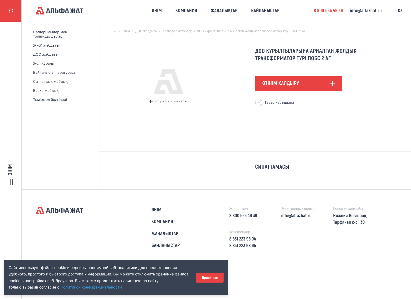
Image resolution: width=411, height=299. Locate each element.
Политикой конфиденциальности (91, 287)
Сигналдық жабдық (50, 81)
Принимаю (210, 277)
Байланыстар (265, 11)
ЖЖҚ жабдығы (46, 45)
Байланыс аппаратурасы (54, 72)
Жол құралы (43, 63)
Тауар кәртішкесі (279, 102)
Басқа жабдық (46, 90)
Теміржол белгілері (50, 99)
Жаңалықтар (224, 11)
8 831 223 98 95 (242, 246)
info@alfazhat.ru (366, 11)
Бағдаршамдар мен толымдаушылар (50, 34)
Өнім (157, 11)
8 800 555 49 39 (328, 11)
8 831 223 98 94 (242, 239)
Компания (186, 11)
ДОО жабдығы (46, 54)
